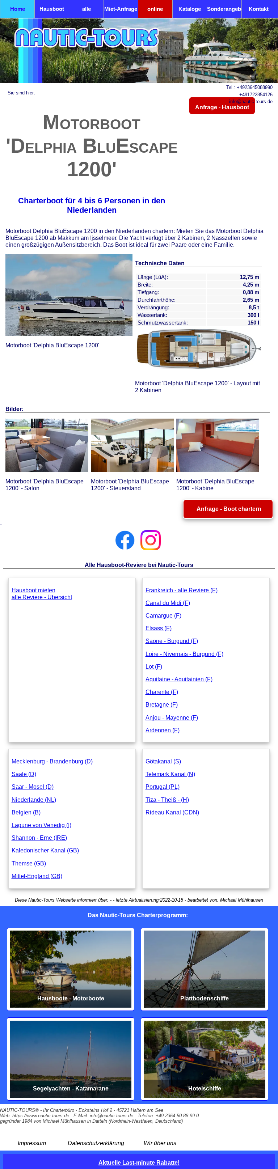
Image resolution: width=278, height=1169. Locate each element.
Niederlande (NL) (34, 800)
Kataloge (189, 9)
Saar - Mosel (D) (33, 787)
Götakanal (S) (163, 761)
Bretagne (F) (162, 705)
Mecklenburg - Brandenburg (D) (52, 761)
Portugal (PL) (163, 787)
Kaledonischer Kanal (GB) (45, 850)
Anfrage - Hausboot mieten (222, 109)
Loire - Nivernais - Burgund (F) (184, 654)
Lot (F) (154, 667)
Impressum (32, 1143)
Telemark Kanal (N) (170, 774)
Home (17, 9)
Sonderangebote (224, 9)
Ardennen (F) (163, 730)
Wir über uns (160, 1143)
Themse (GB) (29, 863)
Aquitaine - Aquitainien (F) (179, 679)
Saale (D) (24, 774)
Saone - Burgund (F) (172, 641)
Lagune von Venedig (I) (41, 825)
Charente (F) (162, 692)
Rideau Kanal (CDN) (172, 812)
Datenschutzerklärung (96, 1143)
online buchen (155, 12)
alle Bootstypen (86, 12)
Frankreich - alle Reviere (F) (182, 590)
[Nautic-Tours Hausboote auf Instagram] (150, 540)
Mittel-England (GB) (37, 876)
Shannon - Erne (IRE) (39, 838)
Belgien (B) (26, 812)
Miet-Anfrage (120, 9)
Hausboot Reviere (51, 12)
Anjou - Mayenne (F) (172, 718)
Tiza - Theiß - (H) (167, 800)
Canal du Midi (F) (168, 603)
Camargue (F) (163, 616)
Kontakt (259, 9)
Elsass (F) (159, 628)
